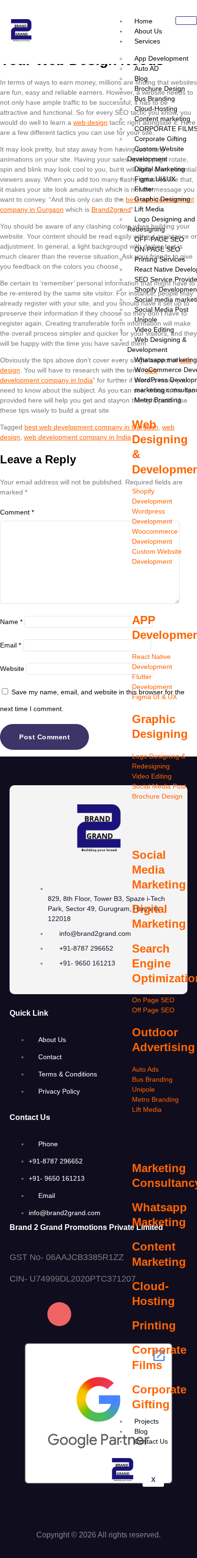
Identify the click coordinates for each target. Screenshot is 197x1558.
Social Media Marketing (159, 869)
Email (10, 645)
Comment (17, 512)
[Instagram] (59, 1314)
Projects (146, 1421)
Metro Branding (157, 400)
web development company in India (77, 437)
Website (12, 668)
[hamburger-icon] (186, 20)
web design (90, 122)
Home (143, 21)
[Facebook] (21, 1314)
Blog (141, 1431)
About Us (148, 31)
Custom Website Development (155, 154)
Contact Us (151, 1441)
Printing (154, 1325)
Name (11, 621)
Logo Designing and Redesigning (161, 224)
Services (147, 41)
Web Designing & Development (156, 344)
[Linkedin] (97, 1314)
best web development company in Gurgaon (91, 427)
